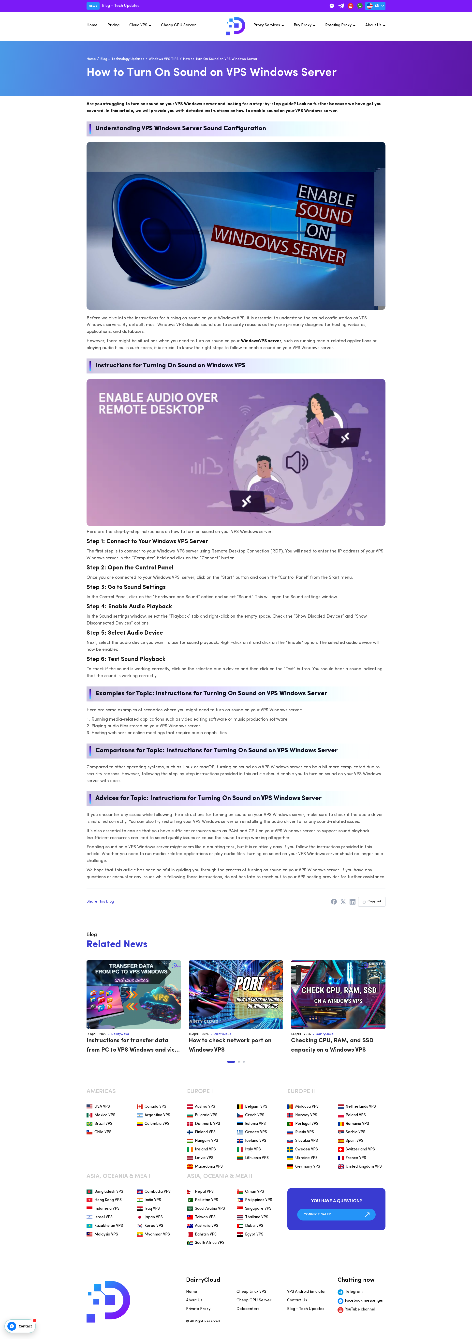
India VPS (153, 1200)
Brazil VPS (103, 1124)
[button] (231, 1062)
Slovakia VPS (306, 1141)
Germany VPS (307, 1167)
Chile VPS (102, 1132)
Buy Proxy (302, 25)
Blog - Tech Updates (305, 1309)
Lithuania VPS (257, 1158)
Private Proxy (198, 1309)
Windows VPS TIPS (163, 59)
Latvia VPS (204, 1158)
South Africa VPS (209, 1243)
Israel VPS (103, 1217)
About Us (373, 25)
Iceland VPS (255, 1141)
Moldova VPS (307, 1107)
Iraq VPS (152, 1209)
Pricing (113, 25)
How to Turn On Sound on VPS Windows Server (220, 59)
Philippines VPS (258, 1200)
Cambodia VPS (158, 1192)
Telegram (354, 1292)
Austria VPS (205, 1107)
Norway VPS (306, 1115)
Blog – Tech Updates (120, 6)
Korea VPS (154, 1226)
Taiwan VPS (205, 1217)
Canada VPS (155, 1107)
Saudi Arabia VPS (210, 1209)
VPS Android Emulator (306, 1292)
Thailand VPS (256, 1217)
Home (92, 25)
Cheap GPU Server (178, 25)
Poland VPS (356, 1115)
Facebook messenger (364, 1301)
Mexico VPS (104, 1115)
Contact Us (297, 1300)
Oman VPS (254, 1192)
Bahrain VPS (206, 1234)
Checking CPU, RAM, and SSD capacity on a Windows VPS (332, 1045)
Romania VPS (357, 1124)
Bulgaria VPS (206, 1115)
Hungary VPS (206, 1141)
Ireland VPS (205, 1149)
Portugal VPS (306, 1124)
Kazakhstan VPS (108, 1226)
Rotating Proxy (338, 25)
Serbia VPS (355, 1132)
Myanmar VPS (157, 1234)
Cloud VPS (138, 25)
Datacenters (247, 1309)
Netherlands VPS (361, 1107)
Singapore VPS (258, 1209)
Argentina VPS (157, 1115)
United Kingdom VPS (364, 1167)
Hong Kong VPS (108, 1200)
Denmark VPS (207, 1124)
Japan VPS (154, 1217)
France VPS (356, 1158)
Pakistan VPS (206, 1200)
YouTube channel (360, 1309)
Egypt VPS (254, 1234)
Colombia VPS (157, 1124)
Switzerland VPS (360, 1149)
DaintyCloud (120, 1034)
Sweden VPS (306, 1149)
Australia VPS (206, 1226)
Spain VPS (354, 1141)
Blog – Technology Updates (122, 59)
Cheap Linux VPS (251, 1292)
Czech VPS (254, 1115)
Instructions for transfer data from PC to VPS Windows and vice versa (132, 1046)
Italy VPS (253, 1149)
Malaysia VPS (106, 1234)
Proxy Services (266, 25)
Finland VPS (205, 1132)
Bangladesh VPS (108, 1192)
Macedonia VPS (209, 1167)
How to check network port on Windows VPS (230, 1045)
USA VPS (102, 1107)
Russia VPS (304, 1132)
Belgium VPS (256, 1107)
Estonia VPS (255, 1124)
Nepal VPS (204, 1192)
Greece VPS (256, 1132)
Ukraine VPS (306, 1158)
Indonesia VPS (106, 1209)
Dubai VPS (254, 1226)
